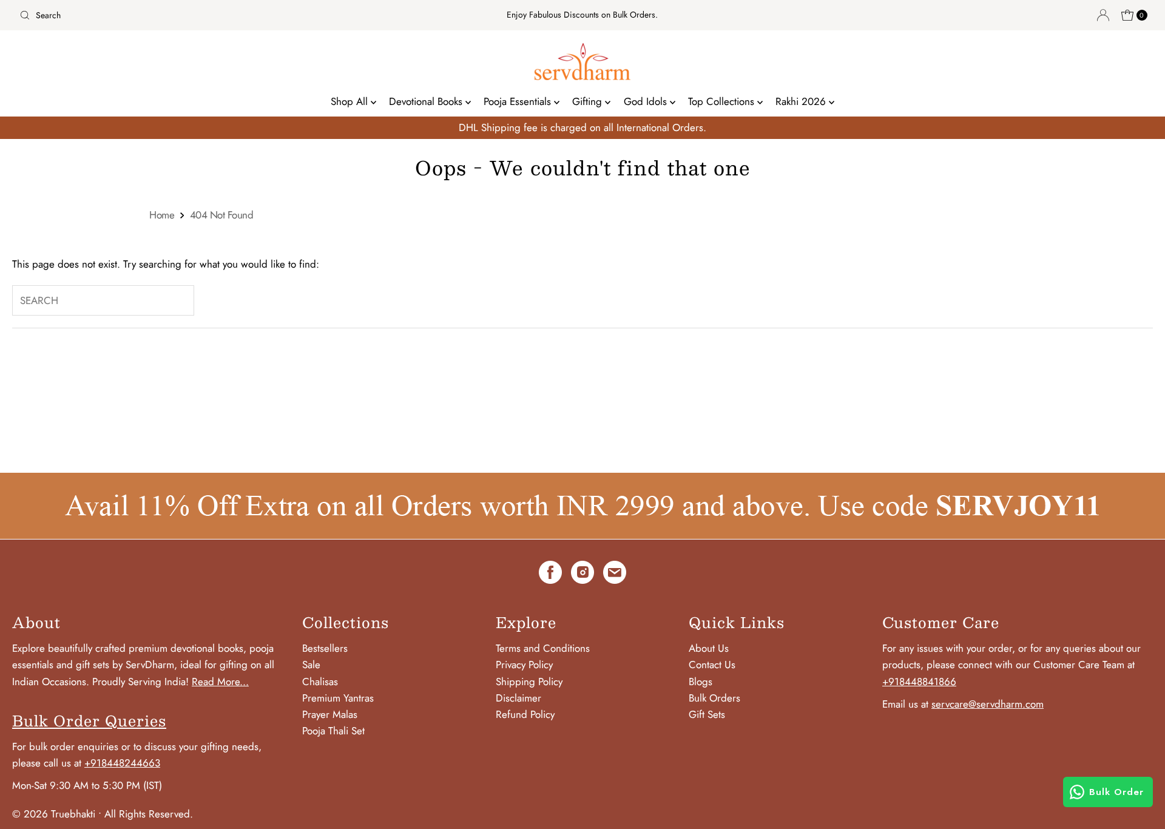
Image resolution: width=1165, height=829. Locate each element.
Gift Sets (707, 714)
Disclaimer (518, 698)
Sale (311, 664)
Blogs (700, 681)
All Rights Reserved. (148, 814)
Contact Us (712, 664)
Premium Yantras (338, 698)
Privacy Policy (524, 664)
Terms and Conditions (543, 648)
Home (161, 215)
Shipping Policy (529, 681)
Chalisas (320, 681)
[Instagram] (582, 575)
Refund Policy (525, 714)
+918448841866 (919, 681)
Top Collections (722, 101)
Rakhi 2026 (802, 101)
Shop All (351, 101)
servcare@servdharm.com (987, 704)
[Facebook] (550, 575)
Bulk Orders (714, 698)
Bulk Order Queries (89, 720)
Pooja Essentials (519, 101)
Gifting (588, 101)
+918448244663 (122, 763)
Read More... (220, 681)
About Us (709, 648)
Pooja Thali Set (333, 730)
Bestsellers (325, 648)
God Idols (647, 101)
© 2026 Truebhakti (53, 814)
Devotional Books (427, 101)
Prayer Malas (329, 714)
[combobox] (201, 15)
